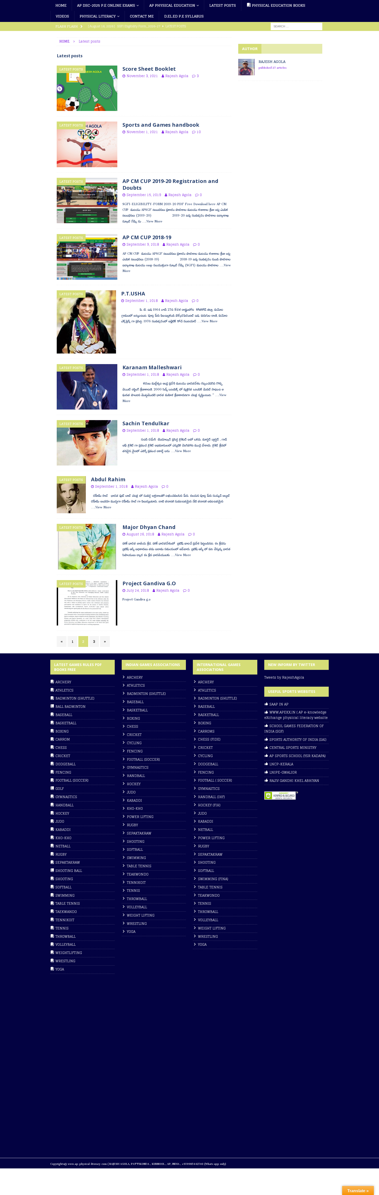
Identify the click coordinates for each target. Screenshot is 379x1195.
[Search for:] (296, 26)
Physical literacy (98, 16)
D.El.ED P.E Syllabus (184, 16)
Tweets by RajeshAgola (284, 677)
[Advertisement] (277, 131)
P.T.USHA (133, 293)
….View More (152, 220)
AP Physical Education (172, 5)
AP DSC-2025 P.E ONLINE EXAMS (106, 5)
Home (61, 5)
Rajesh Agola (176, 76)
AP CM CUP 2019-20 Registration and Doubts (170, 184)
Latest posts (222, 5)
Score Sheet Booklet (149, 68)
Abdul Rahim (108, 479)
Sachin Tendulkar (145, 423)
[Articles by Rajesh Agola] (246, 72)
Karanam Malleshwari (152, 367)
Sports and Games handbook (160, 124)
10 (199, 132)
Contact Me (142, 16)
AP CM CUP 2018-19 (146, 237)
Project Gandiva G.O (149, 583)
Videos (62, 16)
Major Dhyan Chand (149, 527)
